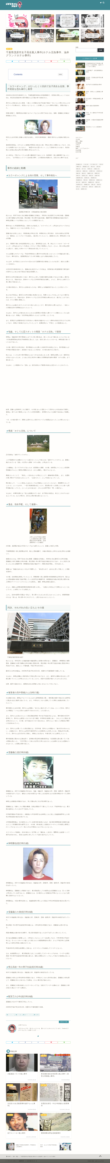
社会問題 (37, 1014)
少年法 (78, 145)
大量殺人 (96, 168)
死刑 (85, 180)
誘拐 (91, 186)
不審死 (78, 166)
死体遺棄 (79, 180)
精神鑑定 (87, 184)
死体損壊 (93, 177)
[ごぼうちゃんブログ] (13, 8)
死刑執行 (99, 180)
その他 (78, 139)
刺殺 (78, 168)
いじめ (86, 164)
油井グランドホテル (28, 1014)
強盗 (84, 173)
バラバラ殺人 (93, 164)
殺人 (78, 182)
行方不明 (78, 152)
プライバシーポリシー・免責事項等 (15, 1160)
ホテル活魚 (19, 1014)
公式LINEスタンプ (31, 1160)
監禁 (97, 182)
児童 (98, 166)
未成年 (97, 175)
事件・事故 (9, 48)
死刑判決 (92, 180)
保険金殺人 (86, 166)
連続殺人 (97, 186)
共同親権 (78, 143)
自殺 (99, 184)
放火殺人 (84, 175)
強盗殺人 (90, 173)
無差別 (84, 182)
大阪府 (78, 171)
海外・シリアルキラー (82, 148)
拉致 (78, 175)
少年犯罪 (99, 171)
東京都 (86, 177)
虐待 (78, 186)
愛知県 (97, 173)
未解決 (78, 146)
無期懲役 (91, 182)
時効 (91, 175)
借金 (93, 166)
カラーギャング (11, 1014)
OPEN (60, 74)
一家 (101, 164)
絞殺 (93, 184)
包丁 (84, 168)
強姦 (78, 173)
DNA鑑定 (79, 164)
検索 (77, 47)
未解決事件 (79, 177)
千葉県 (89, 168)
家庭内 (85, 171)
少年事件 (92, 171)
